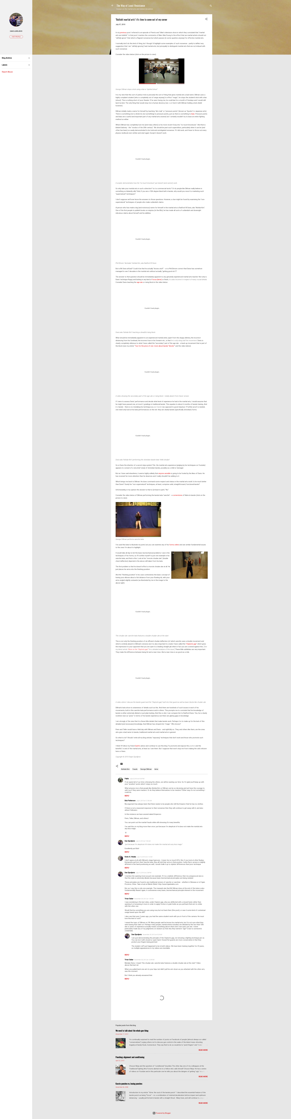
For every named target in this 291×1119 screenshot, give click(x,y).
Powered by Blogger (163, 1113)
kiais (193, 114)
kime (156, 769)
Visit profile (16, 37)
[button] (206, 19)
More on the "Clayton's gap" (138, 649)
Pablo (127, 779)
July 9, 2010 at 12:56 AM (144, 800)
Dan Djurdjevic (130, 841)
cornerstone (177, 495)
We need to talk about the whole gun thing (132, 1030)
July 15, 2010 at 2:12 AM (144, 857)
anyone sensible (164, 473)
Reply (127, 796)
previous (123, 33)
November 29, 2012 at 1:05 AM (144, 899)
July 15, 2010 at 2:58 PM (143, 872)
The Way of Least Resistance (131, 5)
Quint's (137, 746)
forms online (174, 545)
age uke (140, 282)
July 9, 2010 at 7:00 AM (143, 841)
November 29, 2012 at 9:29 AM (152, 934)
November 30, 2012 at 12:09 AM (144, 960)
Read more (203, 1050)
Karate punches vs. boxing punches (129, 1083)
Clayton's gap (191, 644)
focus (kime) (157, 279)
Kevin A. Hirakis (130, 857)
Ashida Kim (125, 769)
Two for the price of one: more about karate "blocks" (154, 346)
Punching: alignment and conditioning (130, 1057)
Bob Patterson (130, 801)
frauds (135, 769)
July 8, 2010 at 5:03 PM (137, 779)
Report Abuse (7, 72)
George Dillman (146, 769)
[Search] (210, 6)
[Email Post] (121, 765)
